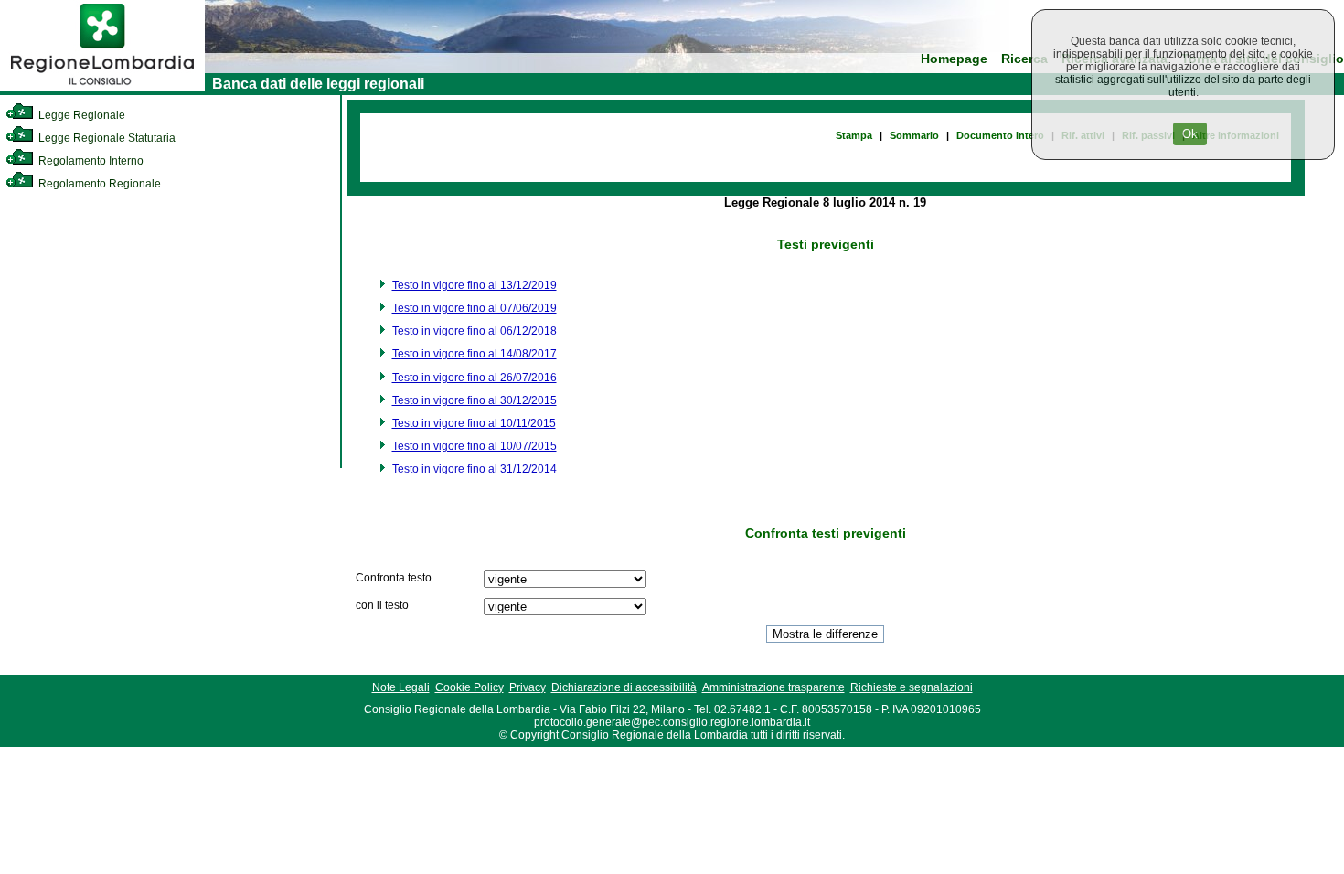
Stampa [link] (854, 135)
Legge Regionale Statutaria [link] (106, 138)
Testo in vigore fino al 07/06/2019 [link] (474, 308)
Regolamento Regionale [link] (98, 183)
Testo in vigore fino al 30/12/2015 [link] (474, 400)
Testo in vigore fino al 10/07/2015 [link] (474, 446)
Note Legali (401, 687)
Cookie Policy (469, 687)
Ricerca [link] (1024, 59)
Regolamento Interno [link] (90, 161)
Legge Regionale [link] (80, 115)
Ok (1190, 134)
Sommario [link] (914, 135)
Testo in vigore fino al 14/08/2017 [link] (474, 353)
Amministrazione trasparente (773, 687)
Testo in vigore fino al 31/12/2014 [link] (474, 469)
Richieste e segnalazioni (911, 687)
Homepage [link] (954, 59)
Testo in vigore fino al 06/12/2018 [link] (474, 331)
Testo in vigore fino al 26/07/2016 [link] (474, 377)
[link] (102, 87)
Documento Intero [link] (1000, 135)
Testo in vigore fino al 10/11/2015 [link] (474, 423)
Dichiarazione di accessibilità (624, 687)
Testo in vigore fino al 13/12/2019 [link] (474, 285)
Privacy (527, 687)
